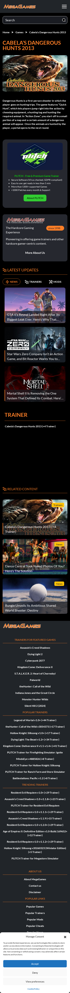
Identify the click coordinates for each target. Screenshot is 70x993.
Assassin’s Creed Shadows (35, 647)
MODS (57, 281)
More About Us (35, 252)
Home (6, 32)
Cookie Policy (33, 989)
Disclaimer (35, 892)
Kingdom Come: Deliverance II (35, 667)
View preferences (35, 981)
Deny (35, 972)
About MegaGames (35, 879)
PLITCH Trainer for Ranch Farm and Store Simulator (35, 771)
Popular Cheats (35, 925)
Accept (35, 963)
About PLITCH (35, 197)
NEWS (14, 281)
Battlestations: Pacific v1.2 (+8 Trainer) (35, 778)
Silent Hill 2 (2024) (35, 705)
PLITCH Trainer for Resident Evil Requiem (35, 805)
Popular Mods (35, 919)
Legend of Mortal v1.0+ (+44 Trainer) (35, 720)
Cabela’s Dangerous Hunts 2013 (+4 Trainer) (30, 426)
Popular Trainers (35, 912)
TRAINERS (35, 281)
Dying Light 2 (35, 654)
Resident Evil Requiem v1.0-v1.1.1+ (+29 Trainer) (35, 811)
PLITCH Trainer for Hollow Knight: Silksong (35, 765)
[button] (65, 936)
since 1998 (54, 228)
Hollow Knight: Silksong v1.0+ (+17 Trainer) (35, 733)
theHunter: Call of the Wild (35, 686)
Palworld (35, 679)
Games (19, 32)
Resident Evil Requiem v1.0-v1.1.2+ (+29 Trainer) (35, 841)
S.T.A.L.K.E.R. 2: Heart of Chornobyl (35, 673)
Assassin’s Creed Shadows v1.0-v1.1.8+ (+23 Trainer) (35, 798)
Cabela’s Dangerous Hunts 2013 (47, 32)
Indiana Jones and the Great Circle (35, 692)
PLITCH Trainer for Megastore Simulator (35, 858)
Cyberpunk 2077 (35, 660)
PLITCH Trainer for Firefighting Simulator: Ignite (35, 752)
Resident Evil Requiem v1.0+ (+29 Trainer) (35, 792)
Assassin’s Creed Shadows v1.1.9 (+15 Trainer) (35, 818)
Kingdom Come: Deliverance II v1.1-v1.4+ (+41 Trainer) (35, 745)
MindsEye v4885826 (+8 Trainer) (35, 758)
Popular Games (35, 906)
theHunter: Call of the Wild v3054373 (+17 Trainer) (35, 726)
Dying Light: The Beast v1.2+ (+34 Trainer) (35, 739)
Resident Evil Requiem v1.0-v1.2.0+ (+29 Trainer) (35, 824)
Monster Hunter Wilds (35, 699)
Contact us (35, 885)
